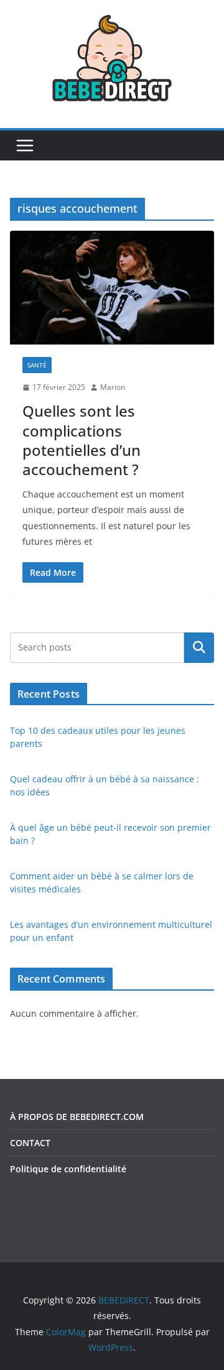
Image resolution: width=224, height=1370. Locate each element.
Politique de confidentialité (68, 1169)
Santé (37, 365)
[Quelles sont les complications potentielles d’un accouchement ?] (112, 287)
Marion (112, 387)
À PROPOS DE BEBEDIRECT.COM (77, 1116)
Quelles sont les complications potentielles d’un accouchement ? (81, 439)
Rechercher (199, 647)
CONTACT (30, 1143)
